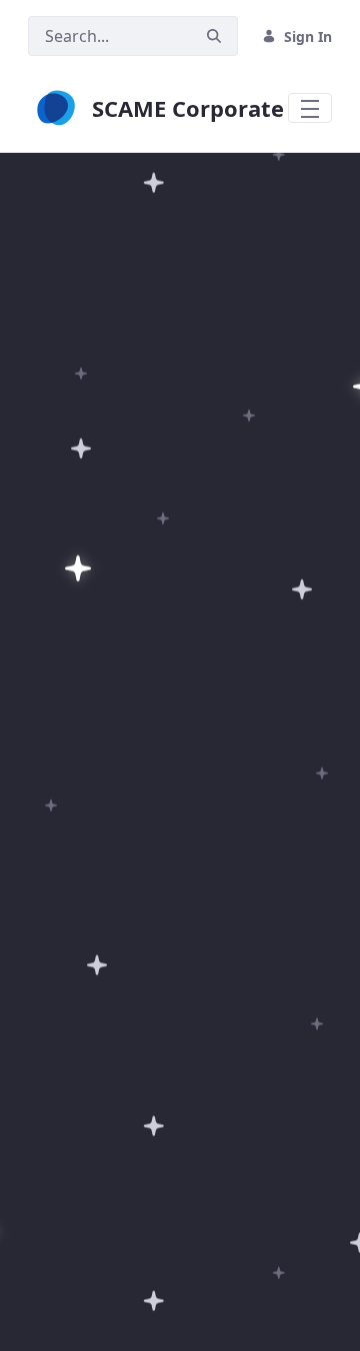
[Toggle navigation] (310, 108)
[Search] (214, 36)
